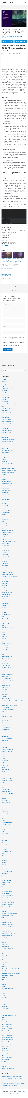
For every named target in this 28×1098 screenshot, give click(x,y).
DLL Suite (4, 552)
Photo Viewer (5, 745)
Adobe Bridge (5, 415)
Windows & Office (6, 889)
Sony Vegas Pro (5, 811)
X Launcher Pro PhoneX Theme (9, 933)
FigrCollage (4, 598)
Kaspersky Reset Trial (6, 672)
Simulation (4, 798)
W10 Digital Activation (7, 871)
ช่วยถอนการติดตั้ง (5, 946)
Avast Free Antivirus (6, 481)
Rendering (4, 776)
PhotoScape (4, 747)
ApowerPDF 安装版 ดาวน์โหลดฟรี (9, 1085)
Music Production (6, 698)
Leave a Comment (6, 36)
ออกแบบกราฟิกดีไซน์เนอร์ (7, 988)
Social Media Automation (7, 807)
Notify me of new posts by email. (11, 345)
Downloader (4, 561)
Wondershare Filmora (6, 928)
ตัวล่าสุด (3, 951)
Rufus (3, 787)
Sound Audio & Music (6, 816)
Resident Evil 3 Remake (7, 780)
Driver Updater (5, 570)
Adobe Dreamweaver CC (7, 419)
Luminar (3, 683)
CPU (3, 521)
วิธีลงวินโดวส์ (4, 977)
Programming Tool (6, 765)
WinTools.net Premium (7, 922)
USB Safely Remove (6, 851)
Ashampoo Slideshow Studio (8, 468)
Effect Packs (4, 583)
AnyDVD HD (4, 461)
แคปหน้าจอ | (4, 1004)
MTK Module (4, 696)
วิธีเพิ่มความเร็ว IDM (6, 979)
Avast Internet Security (7, 483)
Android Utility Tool (6, 452)
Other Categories (5, 729)
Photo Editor (4, 742)
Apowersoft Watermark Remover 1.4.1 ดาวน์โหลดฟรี (13, 1081)
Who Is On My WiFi (6, 882)
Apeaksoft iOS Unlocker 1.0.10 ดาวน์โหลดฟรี (12, 1076)
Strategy (4, 829)
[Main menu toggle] (25, 2)
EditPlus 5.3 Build (5, 581)
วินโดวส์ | (4, 984)
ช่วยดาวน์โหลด (5, 944)
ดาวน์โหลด (5, 245)
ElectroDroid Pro (5, 585)
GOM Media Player (6, 618)
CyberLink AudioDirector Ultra (8, 528)
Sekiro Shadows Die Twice (8, 793)
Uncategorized (5, 844)
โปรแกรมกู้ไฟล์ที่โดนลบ (7, 1024)
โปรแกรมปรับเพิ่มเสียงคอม (7, 1037)
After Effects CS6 (6, 446)
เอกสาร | (4, 1002)
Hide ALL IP (4, 636)
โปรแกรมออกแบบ (5, 1046)
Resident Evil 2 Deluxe (7, 778)
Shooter (3, 796)
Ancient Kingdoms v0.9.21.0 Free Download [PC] (13, 1083)
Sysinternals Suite (6, 838)
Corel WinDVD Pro (6, 512)
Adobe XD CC (5, 437)
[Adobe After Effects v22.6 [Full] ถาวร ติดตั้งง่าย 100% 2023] (7, 270)
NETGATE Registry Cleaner (8, 709)
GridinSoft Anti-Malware (7, 627)
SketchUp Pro (5, 800)
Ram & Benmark (5, 769)
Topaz (3, 842)
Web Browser (5, 873)
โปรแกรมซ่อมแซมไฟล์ (6, 1026)
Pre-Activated (5, 760)
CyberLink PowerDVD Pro (7, 530)
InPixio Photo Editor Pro (7, 656)
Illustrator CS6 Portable (7, 649)
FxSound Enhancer (6, 614)
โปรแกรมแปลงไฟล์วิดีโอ (7, 1057)
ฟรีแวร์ (3, 959)
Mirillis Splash (5, 694)
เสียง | (3, 999)
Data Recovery (5, 536)
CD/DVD (3, 501)
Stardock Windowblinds (7, 822)
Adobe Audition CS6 (6, 412)
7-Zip (3, 386)
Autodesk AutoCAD (6, 477)
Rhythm (3, 782)
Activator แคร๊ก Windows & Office (9, 403)
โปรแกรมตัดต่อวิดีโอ (6, 1033)
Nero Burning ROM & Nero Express (9, 705)
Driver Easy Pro (5, 563)
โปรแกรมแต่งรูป (5, 1050)
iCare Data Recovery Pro (7, 643)
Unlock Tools (4, 846)
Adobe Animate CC (6, 410)
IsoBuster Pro (5, 663)
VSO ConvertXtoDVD (6, 869)
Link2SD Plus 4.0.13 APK (7, 680)
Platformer (4, 754)
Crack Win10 (4, 523)
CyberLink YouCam (6, 534)
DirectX (3, 547)
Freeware (4, 610)
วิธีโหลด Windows (5, 982)
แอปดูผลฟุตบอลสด (6, 1013)
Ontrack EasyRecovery (7, 727)
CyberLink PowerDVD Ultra (8, 532)
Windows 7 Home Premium (8, 902)
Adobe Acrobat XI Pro (6, 408)
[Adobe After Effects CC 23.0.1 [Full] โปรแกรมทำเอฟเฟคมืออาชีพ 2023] (18, 255)
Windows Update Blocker (7, 915)
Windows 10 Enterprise (7, 891)
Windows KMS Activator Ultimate (9, 913)
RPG (3, 785)
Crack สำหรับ (4, 525)
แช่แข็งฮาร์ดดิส (5, 1006)
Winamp (3, 884)
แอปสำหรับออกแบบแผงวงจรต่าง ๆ (9, 1015)
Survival (3, 831)
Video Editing (4, 860)
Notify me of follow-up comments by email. (14, 342)
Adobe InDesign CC (6, 428)
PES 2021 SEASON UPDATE (8, 738)
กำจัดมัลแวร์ (4, 942)
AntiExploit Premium (6, 457)
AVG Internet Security (7, 485)
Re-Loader (4, 771)
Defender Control (5, 543)
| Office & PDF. (5, 379)
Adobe (12, 36)
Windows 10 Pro (5, 897)
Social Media (4, 804)
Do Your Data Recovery (7, 556)
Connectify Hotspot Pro (7, 505)
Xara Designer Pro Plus (7, 935)
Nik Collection (5, 711)
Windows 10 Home (6, 893)
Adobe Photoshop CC (6, 432)
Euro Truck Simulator (6, 594)
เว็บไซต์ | (3, 995)
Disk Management (6, 550)
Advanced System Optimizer (8, 439)
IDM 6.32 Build (5, 647)
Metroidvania (5, 689)
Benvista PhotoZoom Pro (7, 497)
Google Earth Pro (5, 623)
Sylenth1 (3, 835)
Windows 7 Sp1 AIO (6, 906)
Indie (3, 654)
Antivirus (4, 459)
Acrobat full (4, 390)
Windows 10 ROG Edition (7, 900)
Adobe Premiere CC (6, 435)
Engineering (4, 590)
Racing (3, 767)
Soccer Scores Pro (6, 802)
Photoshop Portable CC (7, 751)
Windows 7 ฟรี (5, 909)
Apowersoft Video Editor (7, 463)
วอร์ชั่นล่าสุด (4, 966)
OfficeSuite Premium (6, 725)
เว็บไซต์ (3, 993)
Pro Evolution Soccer (6, 762)
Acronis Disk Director (6, 392)
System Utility (5, 840)
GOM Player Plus (5, 621)
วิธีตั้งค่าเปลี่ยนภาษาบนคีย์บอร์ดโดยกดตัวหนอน (12, 968)
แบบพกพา (4, 1010)
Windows (4, 886)
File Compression (5, 601)
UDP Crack (7, 2)
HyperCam (4, 641)
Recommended (5, 773)
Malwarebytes (5, 687)
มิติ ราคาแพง (4, 962)
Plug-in (3, 756)
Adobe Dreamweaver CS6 (8, 421)
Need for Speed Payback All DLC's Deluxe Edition (13, 700)
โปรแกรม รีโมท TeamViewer (8, 1022)
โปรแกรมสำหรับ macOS (7, 1044)
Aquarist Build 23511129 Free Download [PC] (12, 1078)
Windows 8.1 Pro (5, 911)
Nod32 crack (4, 714)
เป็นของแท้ (4, 990)
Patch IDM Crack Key (6, 731)
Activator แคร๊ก (5, 401)
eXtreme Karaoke (6, 596)
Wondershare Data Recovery (8, 926)
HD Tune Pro (4, 634)
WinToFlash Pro (5, 920)
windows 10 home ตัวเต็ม (7, 895)
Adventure (4, 443)
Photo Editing (5, 740)
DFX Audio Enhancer (6, 545)
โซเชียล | (3, 1017)
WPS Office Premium (6, 931)
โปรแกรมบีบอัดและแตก (7, 1035)
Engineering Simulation (7, 592)
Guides (3, 632)
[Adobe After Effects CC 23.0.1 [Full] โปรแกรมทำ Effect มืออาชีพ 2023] (7, 255)
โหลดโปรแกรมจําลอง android (8, 1068)
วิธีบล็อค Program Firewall (7, 975)
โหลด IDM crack (5, 1059)
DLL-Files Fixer (5, 554)
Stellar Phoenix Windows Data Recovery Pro (12, 827)
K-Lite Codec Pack (6, 665)
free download (5, 607)
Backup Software (5, 492)
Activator (4, 399)
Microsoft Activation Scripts (8, 691)
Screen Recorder (5, 789)
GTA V (3, 629)
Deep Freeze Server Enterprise (9, 541)
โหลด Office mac (5, 1061)
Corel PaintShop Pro (6, 510)
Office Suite (4, 723)
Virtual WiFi (4, 864)
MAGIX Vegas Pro (6, 685)
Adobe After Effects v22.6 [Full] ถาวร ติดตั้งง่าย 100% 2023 (6, 276)
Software (4, 809)
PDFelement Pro (5, 736)
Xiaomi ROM (4, 937)
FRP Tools (4, 612)
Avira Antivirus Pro (6, 488)
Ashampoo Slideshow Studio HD (9, 470)
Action (3, 395)
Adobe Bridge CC (5, 417)
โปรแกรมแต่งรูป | (5, 1053)
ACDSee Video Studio (6, 388)
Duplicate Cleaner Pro (7, 572)
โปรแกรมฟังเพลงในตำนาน (7, 1039)
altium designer (5, 448)
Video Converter (5, 858)
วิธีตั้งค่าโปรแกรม (5, 971)
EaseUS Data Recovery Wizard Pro (10, 576)
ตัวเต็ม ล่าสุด (4, 957)
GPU (3, 625)
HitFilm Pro (4, 638)
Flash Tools (4, 605)
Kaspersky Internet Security (8, 669)
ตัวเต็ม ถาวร (4, 955)
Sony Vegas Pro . (5, 813)
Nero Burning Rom (6, 703)
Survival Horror (5, 833)
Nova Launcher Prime (7, 716)
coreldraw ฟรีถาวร (6, 519)
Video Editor (17, 36)
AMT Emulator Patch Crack (8, 450)
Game (3, 616)
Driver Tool (4, 567)
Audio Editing (4, 474)
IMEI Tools (4, 652)
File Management (5, 603)
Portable (3, 758)
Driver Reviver (5, 565)
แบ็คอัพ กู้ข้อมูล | (5, 1008)
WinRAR (3, 917)
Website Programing (6, 880)
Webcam (4, 878)
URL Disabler (4, 849)
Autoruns (4, 479)
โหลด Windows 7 (5, 1064)
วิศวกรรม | (4, 986)
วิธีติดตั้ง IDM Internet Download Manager (11, 973)
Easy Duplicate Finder (7, 579)
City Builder (4, 503)
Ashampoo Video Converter (8, 472)
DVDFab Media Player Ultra (8, 574)
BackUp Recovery (6, 490)
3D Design (4, 384)
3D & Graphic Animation (7, 381)
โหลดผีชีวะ (4, 1066)
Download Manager (6, 559)
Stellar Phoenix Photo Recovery (9, 824)
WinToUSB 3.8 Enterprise (7, 924)
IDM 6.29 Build (5, 645)
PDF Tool (4, 734)
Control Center (5, 508)
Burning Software (6, 499)
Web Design (4, 875)
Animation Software (6, 454)
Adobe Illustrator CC (6, 423)
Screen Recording (6, 791)
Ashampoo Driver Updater (7, 466)
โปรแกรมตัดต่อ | (5, 1030)
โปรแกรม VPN (5, 1019)
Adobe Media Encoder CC (7, 430)
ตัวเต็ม (3, 953)
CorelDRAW (4, 514)
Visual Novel (4, 866)
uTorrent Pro (4, 855)
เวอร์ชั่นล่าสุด (4, 997)
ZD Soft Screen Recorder (7, 940)
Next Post (14, 290)
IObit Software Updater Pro (8, 660)
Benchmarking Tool (6, 494)
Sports (3, 818)
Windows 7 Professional (7, 904)
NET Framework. (5, 707)
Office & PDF (4, 718)
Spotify (3, 820)
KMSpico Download (6, 678)
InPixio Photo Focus (6, 658)
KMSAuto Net (5, 676)
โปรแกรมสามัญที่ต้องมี (6, 1041)
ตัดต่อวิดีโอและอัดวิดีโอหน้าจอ (8, 948)
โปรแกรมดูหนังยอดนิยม (7, 1028)
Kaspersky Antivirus (6, 667)
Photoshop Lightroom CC (7, 749)
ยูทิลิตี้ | (3, 964)
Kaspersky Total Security (7, 674)
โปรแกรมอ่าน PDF (6, 1048)
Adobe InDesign (5, 426)
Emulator (4, 587)
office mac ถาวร (5, 720)
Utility (3, 853)
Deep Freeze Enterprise (7, 539)
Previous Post (14, 286)
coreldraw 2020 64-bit (7, 516)
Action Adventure (6, 397)
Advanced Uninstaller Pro (7, 441)
